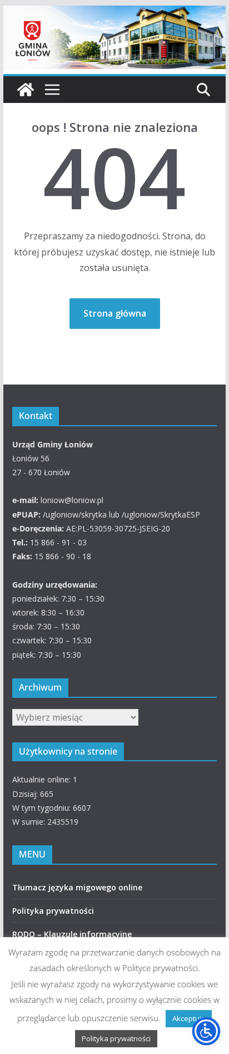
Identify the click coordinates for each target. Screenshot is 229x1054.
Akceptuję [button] (188, 1018)
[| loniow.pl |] (114, 13)
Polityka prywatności (53, 910)
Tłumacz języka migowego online (77, 887)
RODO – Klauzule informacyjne (72, 934)
